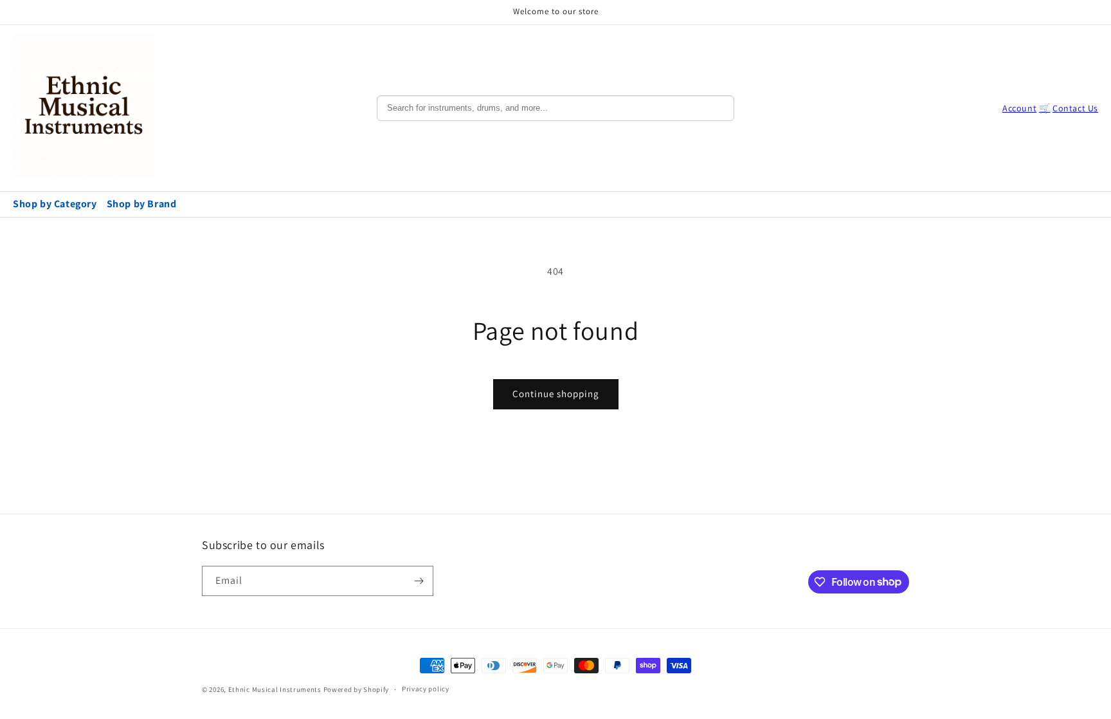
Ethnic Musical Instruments (274, 689)
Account (1019, 108)
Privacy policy (425, 688)
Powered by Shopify (356, 689)
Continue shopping (555, 394)
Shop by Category (55, 203)
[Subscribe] (418, 581)
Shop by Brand (142, 203)
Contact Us (1075, 108)
